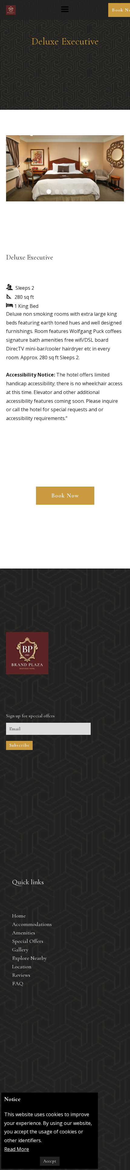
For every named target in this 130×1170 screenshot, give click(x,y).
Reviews (21, 975)
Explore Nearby (29, 958)
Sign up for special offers (32, 716)
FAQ (17, 983)
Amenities (23, 932)
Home (19, 915)
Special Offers (27, 941)
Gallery (20, 949)
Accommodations (32, 924)
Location (21, 966)
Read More (16, 1149)
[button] (65, 9)
